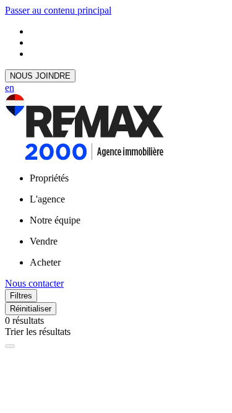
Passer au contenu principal (58, 10)
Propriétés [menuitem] (49, 178)
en (9, 87)
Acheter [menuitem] (45, 262)
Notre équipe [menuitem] (55, 220)
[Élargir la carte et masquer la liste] (10, 346)
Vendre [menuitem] (44, 241)
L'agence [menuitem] (47, 199)
